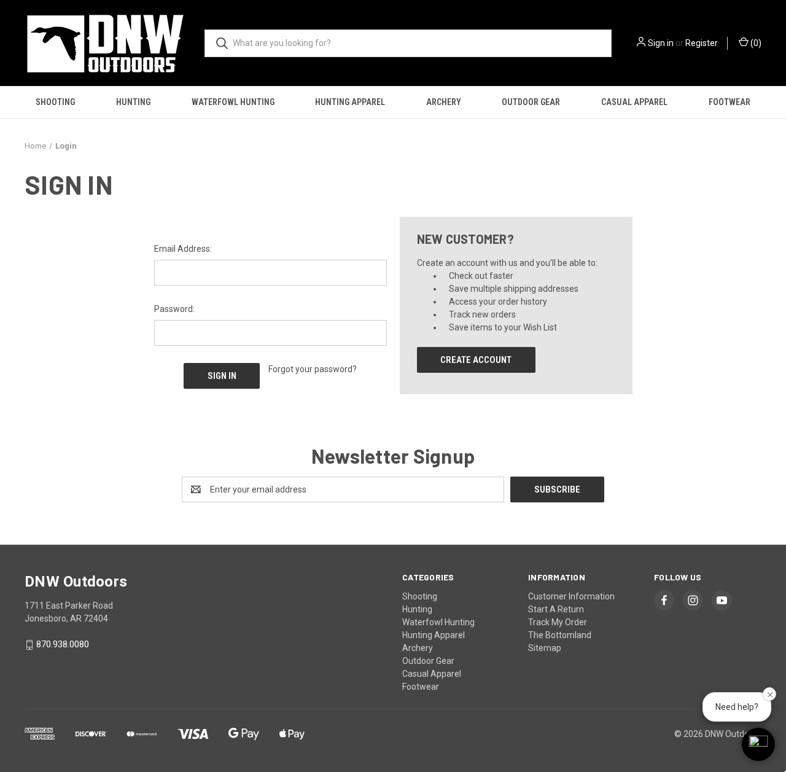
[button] (758, 744)
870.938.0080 (62, 644)
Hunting (133, 102)
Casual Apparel (634, 102)
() (755, 43)
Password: (174, 309)
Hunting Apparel (350, 102)
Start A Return (556, 609)
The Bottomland (559, 635)
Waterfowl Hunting (233, 102)
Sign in (661, 43)
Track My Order (557, 622)
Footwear (729, 102)
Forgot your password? (312, 369)
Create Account (476, 359)
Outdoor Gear (531, 102)
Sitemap (544, 648)
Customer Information (571, 596)
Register (701, 43)
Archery (443, 102)
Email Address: (183, 249)
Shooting (55, 102)
